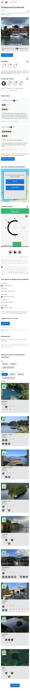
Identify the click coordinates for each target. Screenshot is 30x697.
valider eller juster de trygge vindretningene (16, 272)
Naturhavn (5, 363)
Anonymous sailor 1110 (7, 100)
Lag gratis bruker (15, 187)
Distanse (4, 374)
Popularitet (20, 374)
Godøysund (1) (7, 14)
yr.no (13, 259)
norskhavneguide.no (13, 2)
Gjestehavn (13, 363)
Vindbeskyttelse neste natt (8, 377)
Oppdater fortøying (13, 90)
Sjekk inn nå (5, 323)
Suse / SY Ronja (11, 48)
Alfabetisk (12, 374)
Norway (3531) (8, 13)
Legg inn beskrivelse (8, 158)
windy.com (19, 263)
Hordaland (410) (21, 13)
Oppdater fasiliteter (17, 73)
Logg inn (15, 181)
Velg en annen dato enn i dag (6, 327)
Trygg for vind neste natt (8, 367)
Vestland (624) (14, 13)
